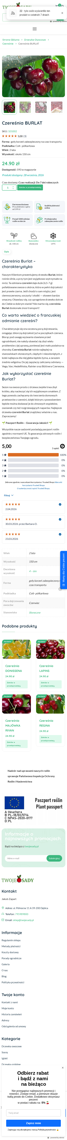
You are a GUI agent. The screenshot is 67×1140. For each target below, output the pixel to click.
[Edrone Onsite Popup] (33, 570)
